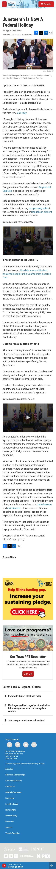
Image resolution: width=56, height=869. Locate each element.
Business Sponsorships (15, 775)
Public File (9, 822)
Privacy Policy (11, 816)
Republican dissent (41, 211)
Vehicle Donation (12, 833)
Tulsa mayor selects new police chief (26, 720)
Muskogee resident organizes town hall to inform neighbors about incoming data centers (29, 708)
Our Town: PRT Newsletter (28, 657)
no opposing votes (39, 208)
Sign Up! (28, 673)
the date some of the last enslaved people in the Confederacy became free (27, 274)
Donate (47, 4)
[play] (4, 865)
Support (8, 827)
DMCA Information (13, 792)
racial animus (45, 504)
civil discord (13, 508)
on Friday (22, 112)
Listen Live (9, 798)
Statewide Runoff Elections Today (24, 696)
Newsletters (10, 810)
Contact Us (10, 787)
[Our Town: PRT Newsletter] (28, 638)
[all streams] (52, 865)
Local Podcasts (11, 804)
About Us (9, 769)
